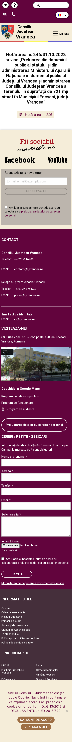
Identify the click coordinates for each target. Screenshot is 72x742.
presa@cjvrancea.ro (27, 295)
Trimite (17, 574)
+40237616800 (24, 259)
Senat (39, 665)
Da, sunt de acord (36, 719)
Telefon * (7, 485)
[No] (67, 711)
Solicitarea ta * (11, 514)
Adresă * (7, 471)
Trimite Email (6, 14)
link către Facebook (20, 158)
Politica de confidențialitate (17, 642)
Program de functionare (17, 403)
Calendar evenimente (13, 612)
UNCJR (5, 665)
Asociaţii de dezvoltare (14, 625)
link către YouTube (57, 158)
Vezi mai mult (36, 727)
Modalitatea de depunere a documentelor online (32, 583)
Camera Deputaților (47, 670)
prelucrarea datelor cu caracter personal (43, 562)
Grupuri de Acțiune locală (15, 629)
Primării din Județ (11, 620)
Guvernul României (46, 679)
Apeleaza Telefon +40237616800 (14, 14)
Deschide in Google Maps (20, 389)
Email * (6, 500)
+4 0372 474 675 (25, 289)
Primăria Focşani (45, 674)
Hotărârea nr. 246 (38, 115)
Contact (5, 608)
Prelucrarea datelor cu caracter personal (34, 425)
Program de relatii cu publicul (20, 396)
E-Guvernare (8, 679)
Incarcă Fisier (10, 541)
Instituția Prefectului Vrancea (12, 671)
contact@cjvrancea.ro (28, 269)
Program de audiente (20, 409)
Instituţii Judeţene (11, 616)
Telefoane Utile (10, 633)
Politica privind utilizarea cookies (20, 638)
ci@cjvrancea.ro (24, 319)
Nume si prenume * (14, 456)
